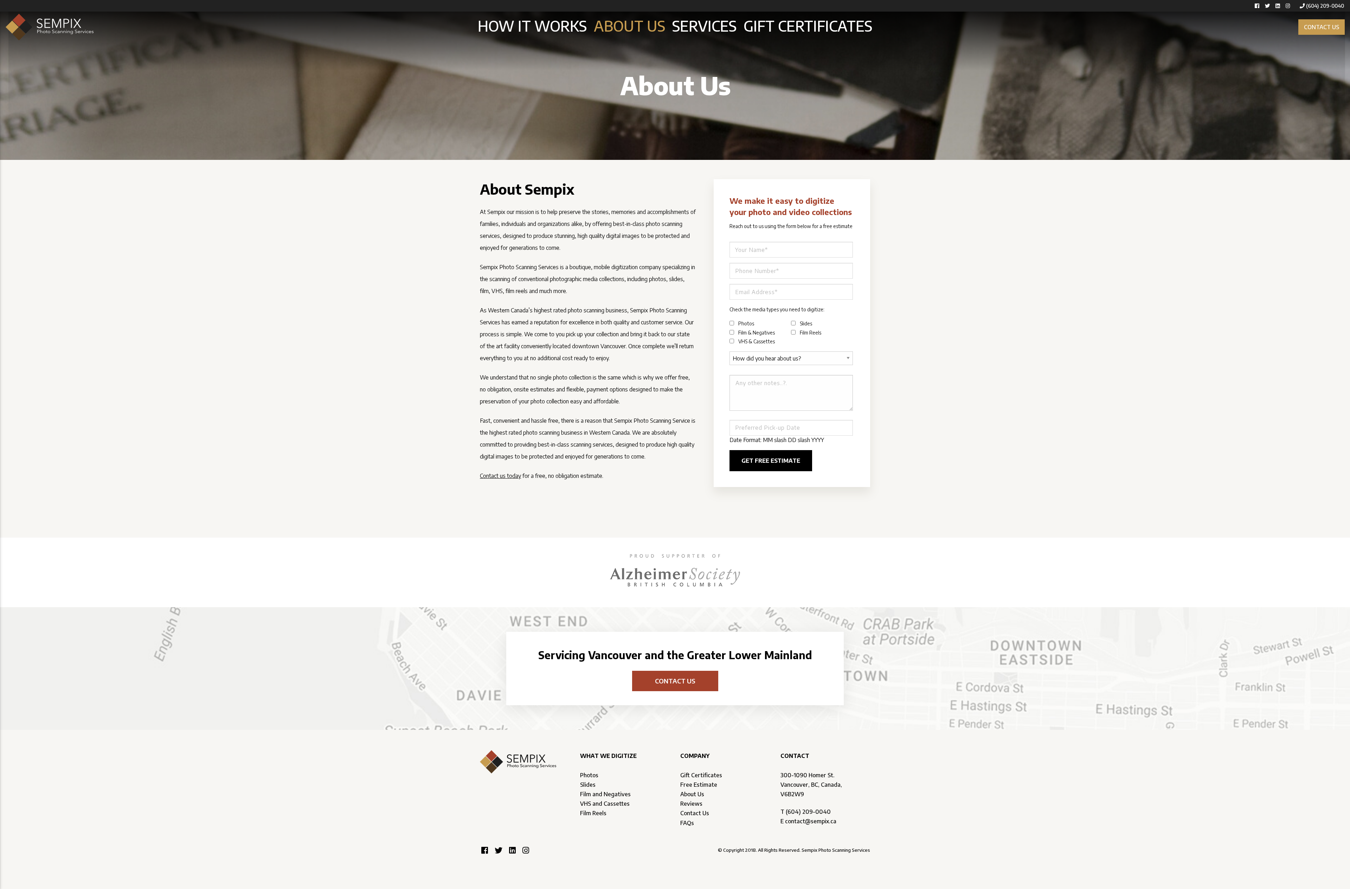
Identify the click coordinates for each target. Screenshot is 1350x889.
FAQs (687, 822)
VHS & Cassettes (756, 341)
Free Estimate (698, 784)
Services (704, 26)
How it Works (532, 26)
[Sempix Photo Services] (49, 26)
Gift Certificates (808, 26)
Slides (806, 323)
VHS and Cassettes (605, 803)
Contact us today (500, 475)
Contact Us (694, 813)
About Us (629, 26)
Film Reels (810, 333)
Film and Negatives (605, 794)
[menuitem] (532, 26)
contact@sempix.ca (810, 821)
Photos (746, 323)
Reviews (691, 803)
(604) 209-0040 (1325, 5)
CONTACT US (1321, 27)
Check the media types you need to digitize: (776, 309)
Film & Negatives (756, 333)
